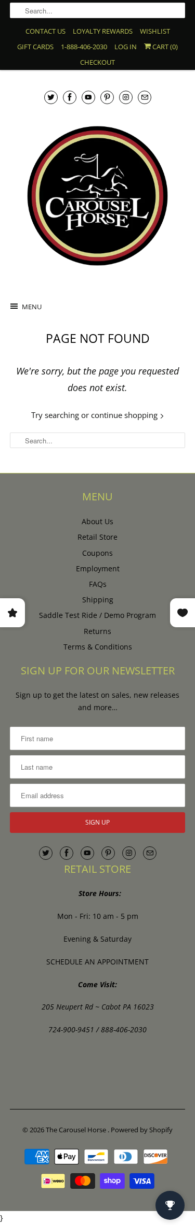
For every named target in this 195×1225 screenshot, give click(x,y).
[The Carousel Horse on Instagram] (126, 97)
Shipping (97, 599)
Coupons (97, 553)
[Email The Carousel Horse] (144, 97)
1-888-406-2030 (84, 46)
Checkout (97, 62)
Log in (125, 46)
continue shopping (125, 415)
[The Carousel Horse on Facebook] (69, 97)
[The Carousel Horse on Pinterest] (107, 97)
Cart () (164, 46)
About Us (97, 521)
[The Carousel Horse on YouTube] (88, 97)
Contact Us (45, 31)
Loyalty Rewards (103, 31)
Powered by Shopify (142, 1129)
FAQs (98, 584)
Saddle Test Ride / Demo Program (97, 615)
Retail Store (97, 537)
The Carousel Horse (77, 1129)
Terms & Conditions (97, 647)
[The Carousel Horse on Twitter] (51, 97)
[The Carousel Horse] (97, 196)
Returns (97, 631)
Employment (98, 568)
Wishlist (155, 31)
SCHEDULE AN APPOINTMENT (97, 962)
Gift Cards (35, 46)
